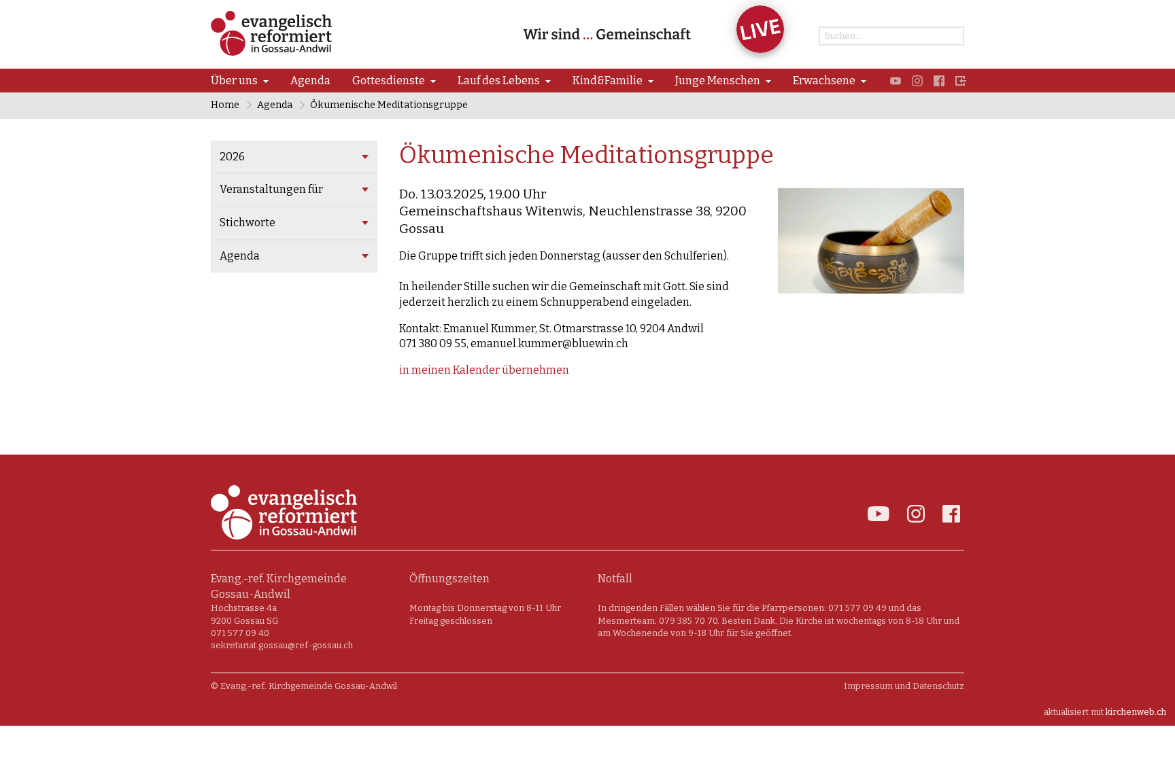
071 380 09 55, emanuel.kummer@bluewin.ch (513, 343)
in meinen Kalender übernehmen (484, 370)
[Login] (961, 80)
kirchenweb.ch (1136, 712)
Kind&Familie (608, 80)
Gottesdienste (388, 80)
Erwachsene (824, 80)
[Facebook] (939, 80)
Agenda (310, 80)
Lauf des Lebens (499, 80)
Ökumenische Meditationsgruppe (389, 105)
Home (225, 105)
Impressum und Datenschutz (904, 686)
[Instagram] (917, 80)
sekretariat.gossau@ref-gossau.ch (282, 645)
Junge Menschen (717, 80)
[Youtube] (895, 80)
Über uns (234, 80)
